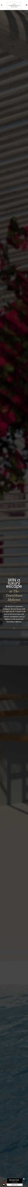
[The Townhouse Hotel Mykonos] (14, 5)
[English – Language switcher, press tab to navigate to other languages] (26, 5)
